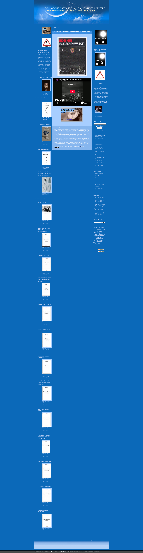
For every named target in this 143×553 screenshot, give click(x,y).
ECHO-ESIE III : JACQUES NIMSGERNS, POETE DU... (100, 153)
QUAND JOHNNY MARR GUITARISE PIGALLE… (100, 136)
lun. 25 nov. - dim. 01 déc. (100, 204)
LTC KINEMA (97, 180)
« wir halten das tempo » (84, 142)
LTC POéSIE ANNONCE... (100, 165)
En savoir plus (96, 551)
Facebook (83, 146)
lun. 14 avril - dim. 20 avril (100, 200)
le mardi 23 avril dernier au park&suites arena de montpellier (76, 140)
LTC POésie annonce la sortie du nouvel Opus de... (99, 140)
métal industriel (62, 135)
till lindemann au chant (59, 137)
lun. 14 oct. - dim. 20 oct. (99, 205)
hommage (57, 146)
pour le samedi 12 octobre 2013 (68, 131)
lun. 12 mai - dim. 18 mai (100, 198)
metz (101, 240)
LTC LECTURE (98, 182)
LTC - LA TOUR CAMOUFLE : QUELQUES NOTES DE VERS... (75, 8)
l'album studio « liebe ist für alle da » (62, 142)
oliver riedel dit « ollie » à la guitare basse (80, 138)
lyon (69, 144)
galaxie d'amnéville (58, 130)
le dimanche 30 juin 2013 (77, 133)
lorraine (96, 237)
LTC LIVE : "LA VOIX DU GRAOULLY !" (99, 185)
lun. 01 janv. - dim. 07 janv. (100, 212)
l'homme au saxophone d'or (80, 134)
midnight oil (81, 144)
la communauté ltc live (99, 238)
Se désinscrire (100, 126)
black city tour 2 (66, 130)
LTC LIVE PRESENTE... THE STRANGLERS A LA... (99, 157)
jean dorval (98, 242)
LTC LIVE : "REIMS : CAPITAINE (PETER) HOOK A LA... (99, 148)
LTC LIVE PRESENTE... (99, 160)
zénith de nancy (70, 143)
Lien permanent (81, 127)
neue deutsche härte (85, 135)
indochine (82, 129)
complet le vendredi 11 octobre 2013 (76, 130)
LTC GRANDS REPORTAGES (98, 178)
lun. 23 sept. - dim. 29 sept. (98, 207)
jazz (68, 146)
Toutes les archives (98, 214)
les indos (87, 129)
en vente (59, 131)
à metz (56, 134)
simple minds (98, 233)
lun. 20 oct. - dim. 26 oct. (99, 197)
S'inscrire (100, 125)
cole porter (61, 146)
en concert (70, 133)
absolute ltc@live (99, 235)
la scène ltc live (67, 129)
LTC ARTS (97, 175)
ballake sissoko (64, 133)
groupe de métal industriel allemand (73, 135)
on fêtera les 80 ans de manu (63, 134)
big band (71, 146)
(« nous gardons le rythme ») (60, 143)
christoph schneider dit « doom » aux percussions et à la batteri (67, 139)
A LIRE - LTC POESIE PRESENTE (99, 189)
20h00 (76, 131)
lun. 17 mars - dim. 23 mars (98, 202)
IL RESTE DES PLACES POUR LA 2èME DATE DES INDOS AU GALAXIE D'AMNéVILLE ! (72, 32)
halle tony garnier (64, 144)
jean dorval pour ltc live (99, 231)
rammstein (57, 135)
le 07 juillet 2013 (76, 143)
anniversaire (72, 134)
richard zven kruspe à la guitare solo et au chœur (74, 137)
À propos (101, 83)
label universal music (74, 142)
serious (85, 144)
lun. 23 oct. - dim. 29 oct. (99, 213)
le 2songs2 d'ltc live (74, 144)
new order (97, 230)
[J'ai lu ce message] (141, 551)
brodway (65, 146)
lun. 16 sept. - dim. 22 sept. (98, 210)
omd (102, 236)
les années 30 (76, 146)
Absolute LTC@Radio (99, 173)
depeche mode (97, 243)
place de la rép (86, 133)
